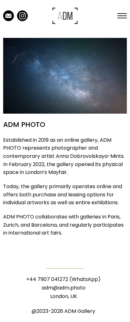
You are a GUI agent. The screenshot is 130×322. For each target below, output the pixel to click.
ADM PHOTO (24, 124)
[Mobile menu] (122, 15)
